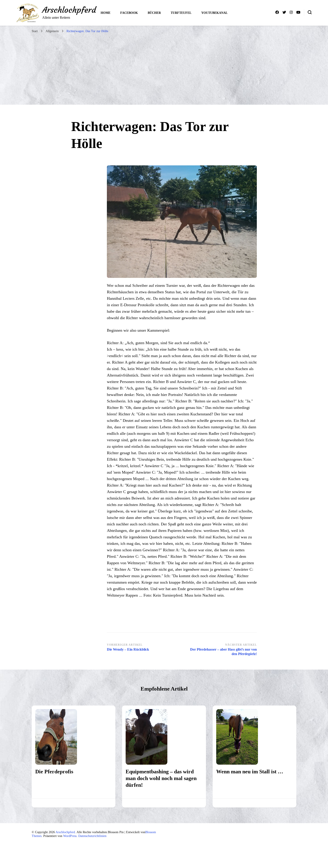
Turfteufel (181, 13)
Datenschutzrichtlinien (92, 836)
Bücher (154, 13)
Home (105, 13)
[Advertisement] (164, 69)
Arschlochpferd (69, 10)
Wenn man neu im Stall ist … (249, 771)
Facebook (129, 13)
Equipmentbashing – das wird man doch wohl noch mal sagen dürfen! (161, 778)
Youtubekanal (214, 13)
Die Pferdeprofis (54, 771)
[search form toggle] (310, 12)
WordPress (70, 836)
